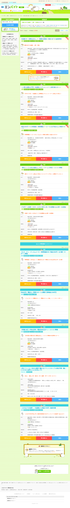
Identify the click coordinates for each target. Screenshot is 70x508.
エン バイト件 (12, 2)
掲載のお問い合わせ (52, 493)
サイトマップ (67, 4)
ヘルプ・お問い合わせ (60, 4)
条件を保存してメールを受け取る (12, 29)
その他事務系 (15, 46)
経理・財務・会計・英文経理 (58, 25)
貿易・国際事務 (9, 46)
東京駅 (3, 38)
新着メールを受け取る (44, 471)
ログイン (53, 4)
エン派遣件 (5, 2)
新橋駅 (13, 38)
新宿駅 (10, 38)
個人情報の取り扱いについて (19, 493)
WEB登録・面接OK (4, 489)
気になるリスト (7, 10)
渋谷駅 (7, 38)
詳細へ (60, 71)
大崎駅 (9, 39)
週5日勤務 (13, 54)
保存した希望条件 (18, 10)
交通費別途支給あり (13, 489)
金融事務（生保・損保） (7, 47)
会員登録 (48, 4)
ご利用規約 (28, 493)
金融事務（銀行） (13, 48)
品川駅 (5, 39)
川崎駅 (15, 39)
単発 (30, 26)
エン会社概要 (44, 493)
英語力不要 (4, 54)
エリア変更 (27, 7)
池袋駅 (12, 39)
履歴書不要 (9, 54)
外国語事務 (7, 48)
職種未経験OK (38, 26)
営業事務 (7, 45)
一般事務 (3, 45)
